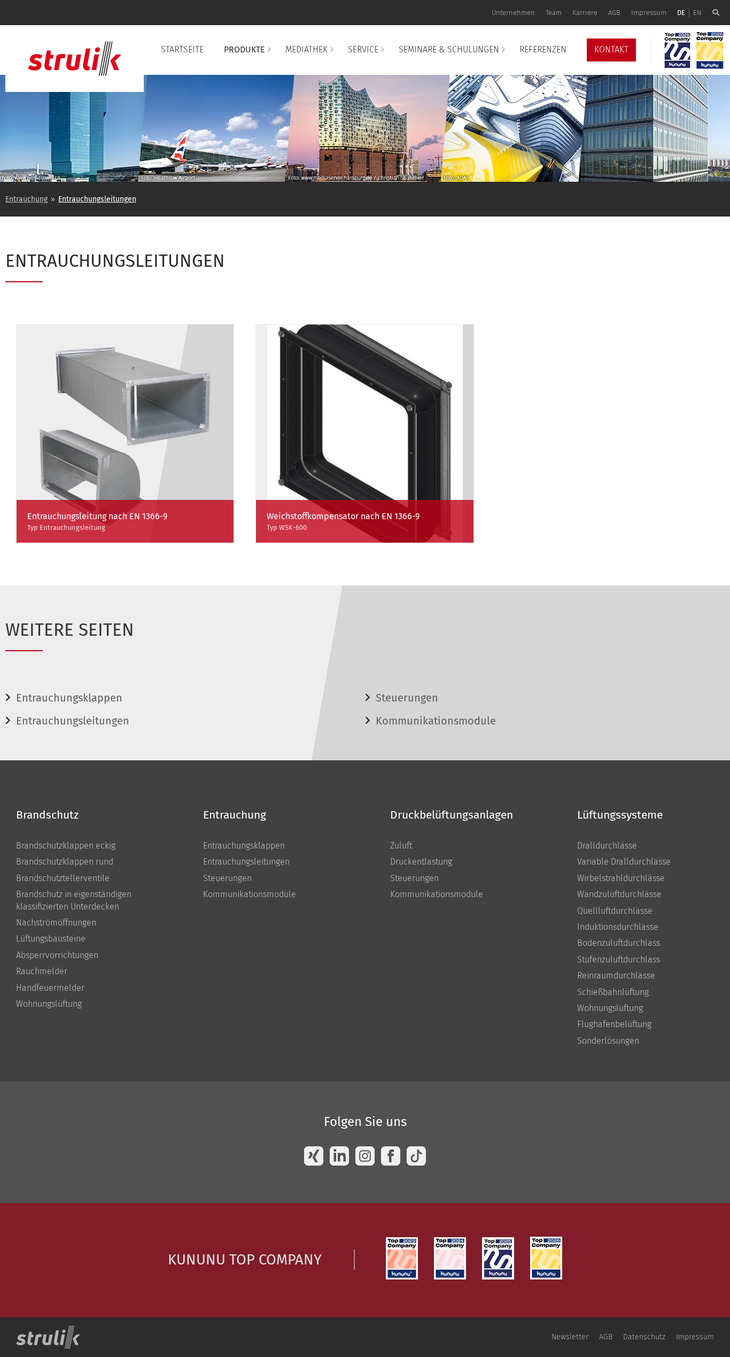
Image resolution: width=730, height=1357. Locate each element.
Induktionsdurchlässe (617, 927)
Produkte (244, 49)
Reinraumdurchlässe (616, 975)
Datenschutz (644, 1336)
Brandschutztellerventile (63, 878)
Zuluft (401, 846)
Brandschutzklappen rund (64, 862)
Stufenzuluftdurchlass (618, 959)
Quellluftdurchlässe (615, 911)
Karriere (584, 13)
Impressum (648, 13)
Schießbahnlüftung (613, 992)
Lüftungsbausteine (51, 939)
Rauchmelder (41, 971)
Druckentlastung (421, 862)
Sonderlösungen (608, 1041)
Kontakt (611, 49)
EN (697, 13)
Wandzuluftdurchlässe (619, 894)
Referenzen (542, 49)
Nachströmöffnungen (56, 922)
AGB (614, 13)
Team (554, 13)
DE (681, 13)
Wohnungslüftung (49, 1004)
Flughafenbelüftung (614, 1024)
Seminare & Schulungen (449, 49)
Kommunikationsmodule (436, 720)
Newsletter (570, 1336)
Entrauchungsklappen (69, 697)
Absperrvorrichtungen (57, 955)
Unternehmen (513, 13)
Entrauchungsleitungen (97, 199)
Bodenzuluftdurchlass (618, 943)
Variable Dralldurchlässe (624, 862)
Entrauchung (26, 199)
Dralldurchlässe (607, 846)
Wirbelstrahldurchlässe (621, 878)
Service (363, 49)
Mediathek (306, 49)
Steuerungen (407, 697)
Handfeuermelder (50, 988)
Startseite (182, 49)
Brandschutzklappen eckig (65, 846)
